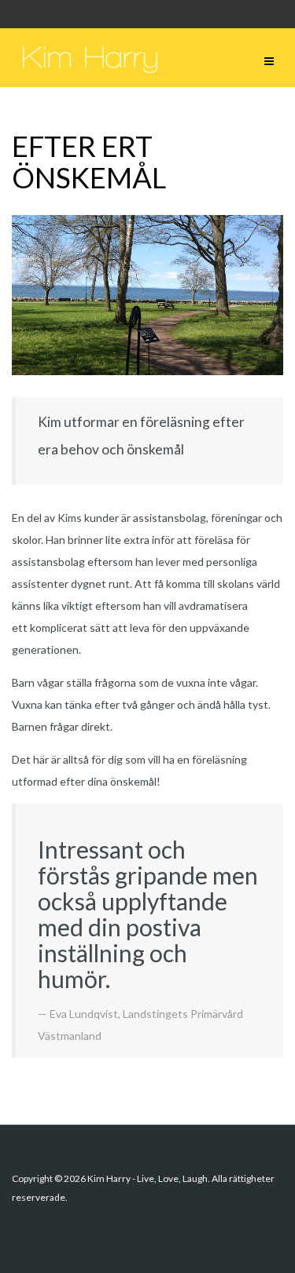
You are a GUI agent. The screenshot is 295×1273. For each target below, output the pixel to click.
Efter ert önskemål (89, 162)
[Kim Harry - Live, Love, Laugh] (90, 57)
